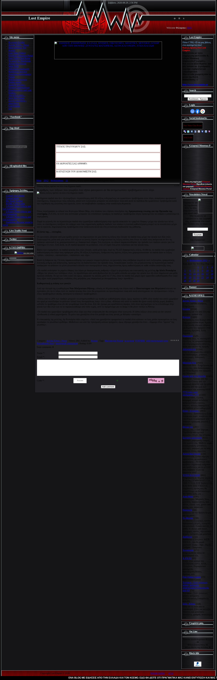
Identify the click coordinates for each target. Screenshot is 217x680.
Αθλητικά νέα (189, 349)
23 (202, 277)
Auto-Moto (188, 496)
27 (190, 280)
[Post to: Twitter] (188, 131)
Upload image (12, 198)
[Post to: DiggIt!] (192, 131)
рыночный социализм (67, 343)
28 (194, 280)
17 (207, 274)
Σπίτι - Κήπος (189, 604)
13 (190, 274)
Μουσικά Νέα (189, 362)
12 (185, 274)
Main (38, 180)
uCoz (170, 673)
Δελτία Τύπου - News (57, 340)
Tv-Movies (188, 518)
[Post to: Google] (199, 131)
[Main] (175, 18)
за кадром (129, 340)
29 (198, 280)
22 (198, 277)
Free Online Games (192, 577)
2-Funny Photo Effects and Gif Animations (17, 213)
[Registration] (179, 18)
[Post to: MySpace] (202, 131)
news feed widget (28, 253)
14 (194, 274)
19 (185, 277)
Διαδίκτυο (187, 537)
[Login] (183, 18)
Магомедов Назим (114, 340)
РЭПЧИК (140, 340)
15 (198, 274)
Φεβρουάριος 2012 (198, 260)
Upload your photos (15, 195)
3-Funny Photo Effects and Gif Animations (17, 218)
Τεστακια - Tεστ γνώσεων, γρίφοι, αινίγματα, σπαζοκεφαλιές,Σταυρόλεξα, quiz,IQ (196, 586)
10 (207, 270)
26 (185, 280)
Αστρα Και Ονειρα (191, 454)
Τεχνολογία (188, 550)
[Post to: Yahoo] (209, 131)
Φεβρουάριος (57, 180)
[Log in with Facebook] (197, 111)
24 (207, 277)
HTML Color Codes (15, 203)
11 (212, 270)
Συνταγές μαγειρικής (192, 437)
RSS (189, 28)
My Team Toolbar (14, 201)
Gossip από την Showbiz (194, 376)
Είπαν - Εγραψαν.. (191, 411)
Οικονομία (188, 336)
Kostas (94, 340)
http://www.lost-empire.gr (195, 84)
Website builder (157, 673)
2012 (46, 180)
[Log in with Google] (202, 111)
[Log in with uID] (192, 111)
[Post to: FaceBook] (195, 131)
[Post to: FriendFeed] (206, 131)
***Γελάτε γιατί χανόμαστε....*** (191, 393)
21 (67, 180)
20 (190, 277)
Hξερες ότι (188, 427)
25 (212, 277)
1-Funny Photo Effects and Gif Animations (17, 207)
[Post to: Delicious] (184, 131)
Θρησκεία (187, 510)
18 (212, 274)
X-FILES (187, 558)
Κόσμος (186, 317)
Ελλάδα (186, 309)
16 (202, 274)
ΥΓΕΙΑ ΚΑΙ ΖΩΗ (191, 475)
